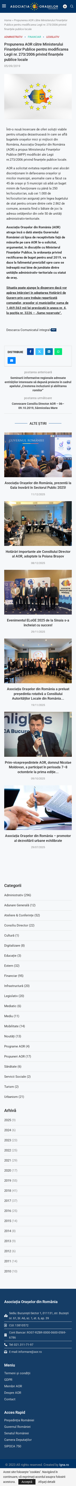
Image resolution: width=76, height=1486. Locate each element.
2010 (7, 1271)
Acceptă (27, 1481)
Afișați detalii (46, 1481)
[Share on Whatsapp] (58, 351)
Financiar (13, 976)
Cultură (11, 935)
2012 (7, 1251)
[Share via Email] (12, 360)
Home (7, 20)
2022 (7, 1150)
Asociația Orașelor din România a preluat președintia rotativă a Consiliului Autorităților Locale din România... (38, 693)
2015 (7, 1221)
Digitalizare (14, 945)
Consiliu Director (19, 925)
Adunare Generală (19, 905)
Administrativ (17, 895)
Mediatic (12, 1006)
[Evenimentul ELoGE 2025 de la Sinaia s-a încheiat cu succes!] (38, 592)
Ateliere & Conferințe (22, 915)
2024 (7, 1130)
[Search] (72, 6)
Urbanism (14, 1097)
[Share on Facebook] (30, 351)
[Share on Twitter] (39, 351)
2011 (7, 1261)
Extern (11, 966)
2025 (7, 1120)
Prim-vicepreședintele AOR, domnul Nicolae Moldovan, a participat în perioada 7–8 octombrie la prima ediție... (38, 767)
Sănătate (12, 1066)
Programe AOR (17, 1046)
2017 (7, 1201)
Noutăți (12, 1036)
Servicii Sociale (17, 1077)
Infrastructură (17, 986)
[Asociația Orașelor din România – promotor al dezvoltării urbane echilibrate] (38, 807)
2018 (7, 1191)
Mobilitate (14, 1026)
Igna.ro (64, 1465)
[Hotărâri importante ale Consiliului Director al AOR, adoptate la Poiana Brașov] (38, 523)
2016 (7, 1211)
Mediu (11, 1016)
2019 (7, 1180)
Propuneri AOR (17, 1056)
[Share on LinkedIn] (49, 351)
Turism (11, 1087)
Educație (12, 956)
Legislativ (14, 996)
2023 (7, 1140)
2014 (7, 1231)
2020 (7, 1170)
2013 (7, 1241)
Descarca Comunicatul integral (28, 330)
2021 (7, 1160)
